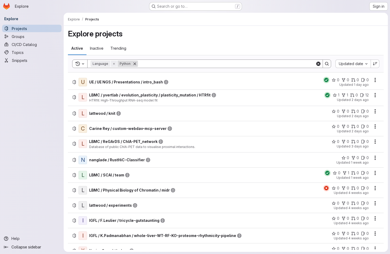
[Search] (327, 64)
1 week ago (360, 162)
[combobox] (353, 64)
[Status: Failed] (326, 188)
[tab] (77, 48)
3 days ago (360, 146)
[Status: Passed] (326, 80)
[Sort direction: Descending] (375, 64)
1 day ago (361, 85)
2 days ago (360, 100)
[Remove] (135, 64)
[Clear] (318, 64)
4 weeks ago (358, 193)
